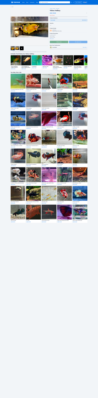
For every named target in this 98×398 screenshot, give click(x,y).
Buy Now (60, 41)
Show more (52, 38)
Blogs (37, 2)
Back (12, 6)
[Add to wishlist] (86, 13)
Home (23, 2)
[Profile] (73, 2)
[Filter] (71, 2)
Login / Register (78, 2)
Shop (27, 2)
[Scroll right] (87, 63)
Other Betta (57, 8)
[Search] (40, 2)
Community (32, 2)
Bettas (54, 8)
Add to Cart (78, 41)
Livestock (51, 8)
